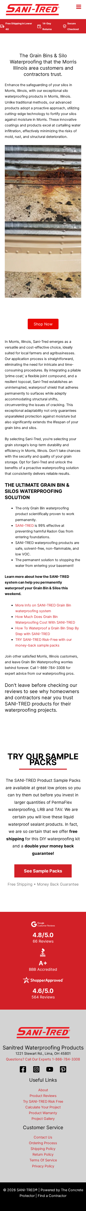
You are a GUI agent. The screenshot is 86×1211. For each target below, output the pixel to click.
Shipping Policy (43, 1149)
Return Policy (43, 1154)
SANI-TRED (24, 525)
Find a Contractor (52, 1196)
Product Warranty (43, 1113)
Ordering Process (43, 1143)
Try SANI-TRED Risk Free (43, 1101)
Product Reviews (43, 1096)
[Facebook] (23, 1069)
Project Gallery (43, 1119)
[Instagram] (36, 1069)
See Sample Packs (43, 870)
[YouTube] (49, 1069)
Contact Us (43, 1137)
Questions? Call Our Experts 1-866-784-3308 (43, 1059)
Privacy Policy (43, 1166)
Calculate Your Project (43, 1107)
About (43, 1090)
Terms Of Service (43, 1160)
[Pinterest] (63, 1069)
